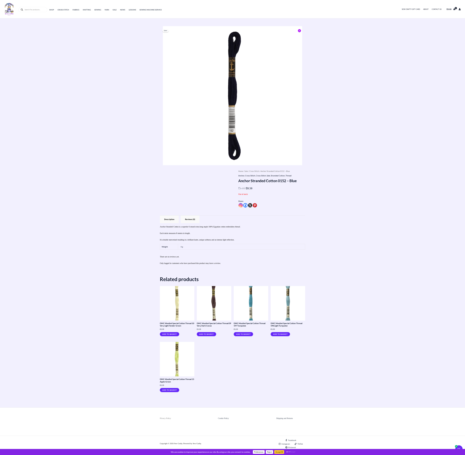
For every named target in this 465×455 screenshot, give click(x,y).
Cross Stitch (63, 10)
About (426, 9)
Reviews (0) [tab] (190, 219)
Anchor (241, 175)
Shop (51, 10)
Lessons (132, 10)
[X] (250, 205)
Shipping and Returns (284, 418)
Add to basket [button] (169, 334)
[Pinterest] (255, 205)
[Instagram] (241, 205)
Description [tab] (169, 219)
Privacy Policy (165, 418)
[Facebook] (245, 205)
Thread (288, 175)
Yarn (107, 10)
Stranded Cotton (278, 175)
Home (240, 171)
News (122, 10)
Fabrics (76, 10)
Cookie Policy (223, 418)
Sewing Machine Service (151, 10)
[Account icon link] (460, 9)
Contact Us (437, 9)
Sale (115, 10)
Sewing (97, 10)
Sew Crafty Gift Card (411, 9)
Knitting (87, 10)
